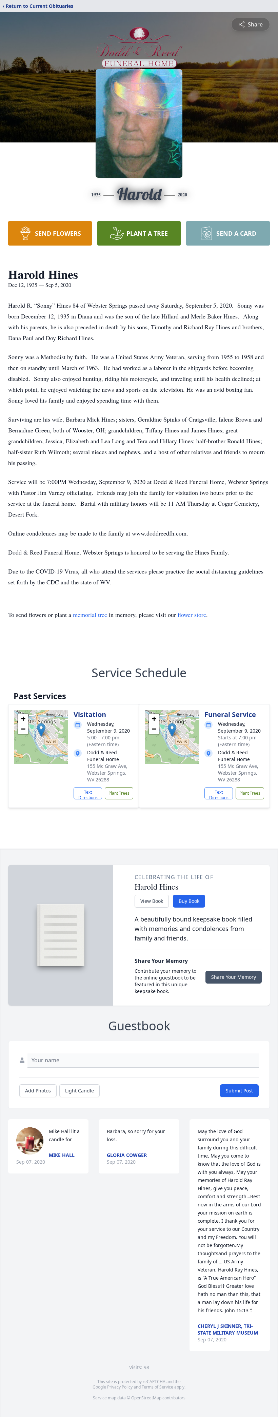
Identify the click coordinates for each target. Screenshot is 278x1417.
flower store (192, 614)
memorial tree (90, 614)
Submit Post (239, 1090)
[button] (41, 730)
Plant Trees (119, 793)
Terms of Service (157, 1387)
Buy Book (189, 901)
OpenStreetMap (146, 1398)
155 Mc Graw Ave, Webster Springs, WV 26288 (107, 773)
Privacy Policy (120, 1387)
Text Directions (88, 794)
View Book (151, 901)
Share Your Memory (233, 977)
